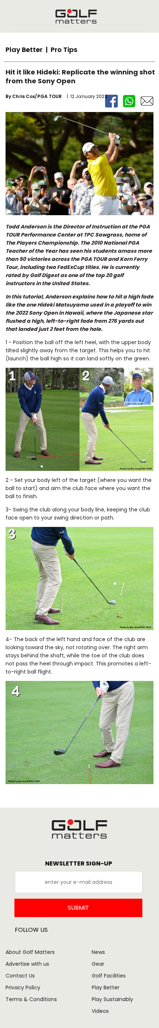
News (98, 952)
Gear (98, 964)
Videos (100, 1011)
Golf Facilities (109, 975)
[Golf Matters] (76, 16)
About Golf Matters (30, 952)
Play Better (105, 987)
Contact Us (20, 975)
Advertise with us (27, 964)
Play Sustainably (112, 999)
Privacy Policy (23, 987)
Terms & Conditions (31, 999)
